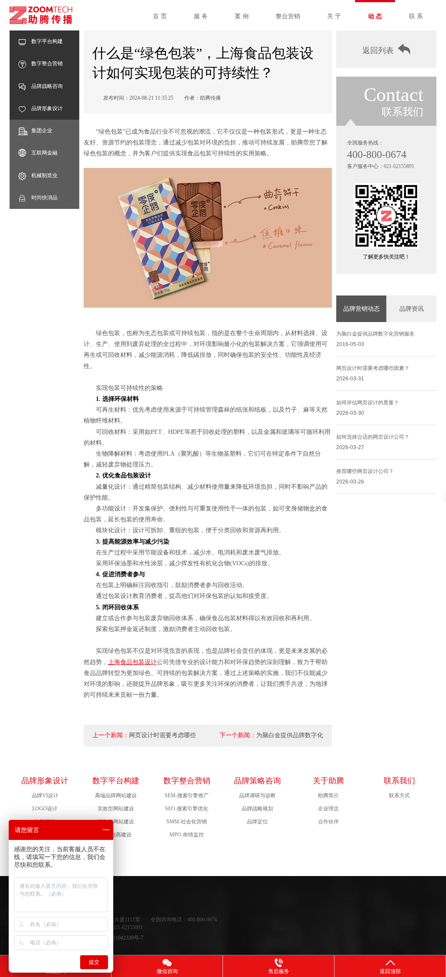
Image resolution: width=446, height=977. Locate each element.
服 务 (201, 16)
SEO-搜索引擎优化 (186, 809)
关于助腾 (328, 780)
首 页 (160, 16)
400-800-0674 (376, 154)
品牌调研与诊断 (257, 795)
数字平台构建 (47, 41)
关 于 (334, 16)
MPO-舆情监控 (186, 835)
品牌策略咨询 (257, 780)
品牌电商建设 (116, 835)
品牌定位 (257, 822)
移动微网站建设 (116, 822)
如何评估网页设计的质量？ (367, 403)
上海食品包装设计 (132, 662)
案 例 (242, 16)
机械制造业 (44, 175)
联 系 (416, 16)
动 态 (375, 16)
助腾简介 (328, 795)
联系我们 (399, 780)
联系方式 (399, 795)
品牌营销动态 (361, 309)
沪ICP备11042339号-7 (118, 938)
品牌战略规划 (257, 809)
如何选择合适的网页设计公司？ (372, 437)
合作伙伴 (328, 822)
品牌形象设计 (47, 108)
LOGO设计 (44, 809)
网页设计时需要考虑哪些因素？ (372, 368)
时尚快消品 (44, 198)
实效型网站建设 (116, 809)
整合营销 (288, 16)
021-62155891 (399, 166)
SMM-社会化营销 (186, 822)
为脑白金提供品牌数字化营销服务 (375, 334)
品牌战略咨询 (47, 86)
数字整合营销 (47, 63)
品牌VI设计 (45, 795)
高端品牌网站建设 (116, 795)
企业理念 (328, 809)
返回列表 (378, 50)
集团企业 (41, 131)
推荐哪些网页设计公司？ (365, 471)
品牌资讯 (411, 309)
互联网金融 (44, 153)
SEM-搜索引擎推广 (187, 795)
